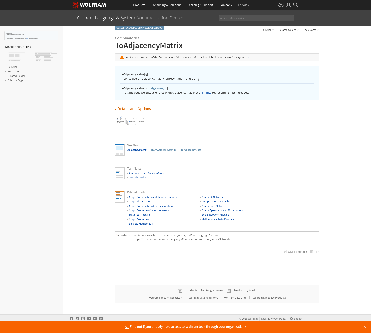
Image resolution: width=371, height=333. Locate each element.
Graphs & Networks (213, 197)
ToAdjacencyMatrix (120, 116)
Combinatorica (137, 177)
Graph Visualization (140, 201)
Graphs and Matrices (213, 206)
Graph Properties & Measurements (149, 210)
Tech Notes (309, 29)
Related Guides (287, 29)
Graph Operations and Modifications (222, 210)
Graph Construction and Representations (153, 197)
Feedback (297, 252)
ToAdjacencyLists (191, 150)
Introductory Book (244, 290)
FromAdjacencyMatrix (163, 150)
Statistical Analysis (139, 214)
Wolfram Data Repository (204, 297)
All (129, 121)
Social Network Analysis (215, 214)
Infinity (27, 38)
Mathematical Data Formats (218, 219)
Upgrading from (147, 173)
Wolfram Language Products (269, 297)
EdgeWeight (158, 88)
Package (139, 118)
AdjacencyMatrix (120, 117)
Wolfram (253, 318)
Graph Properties (139, 219)
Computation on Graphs (216, 201)
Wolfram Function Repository (166, 297)
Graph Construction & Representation (151, 206)
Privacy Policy (278, 318)
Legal (264, 318)
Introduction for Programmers (203, 290)
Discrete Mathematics (141, 223)
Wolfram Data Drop (235, 297)
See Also (266, 29)
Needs (118, 119)
